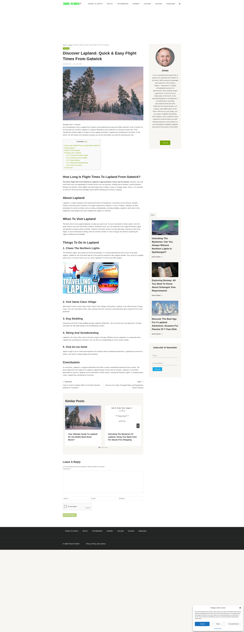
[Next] (138, 425)
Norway (136, 4)
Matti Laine (68, 64)
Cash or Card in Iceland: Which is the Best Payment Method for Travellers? (81, 385)
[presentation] (83, 418)
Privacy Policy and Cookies (96, 544)
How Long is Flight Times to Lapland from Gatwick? (82, 145)
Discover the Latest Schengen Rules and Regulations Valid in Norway (124, 385)
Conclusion (68, 167)
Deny (218, 624)
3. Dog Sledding (73, 160)
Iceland (158, 4)
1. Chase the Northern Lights (77, 155)
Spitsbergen (122, 4)
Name (66, 498)
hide (85, 141)
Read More (157, 257)
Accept (202, 624)
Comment (67, 469)
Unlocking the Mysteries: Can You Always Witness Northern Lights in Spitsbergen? (162, 245)
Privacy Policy (218, 628)
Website (122, 498)
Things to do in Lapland (72, 153)
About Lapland (69, 148)
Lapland (147, 4)
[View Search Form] (179, 3)
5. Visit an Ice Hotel (74, 165)
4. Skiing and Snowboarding (77, 163)
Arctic (110, 4)
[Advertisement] (122, 22)
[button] (240, 608)
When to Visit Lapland (72, 150)
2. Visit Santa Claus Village (76, 158)
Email (93, 498)
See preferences (234, 624)
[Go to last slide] (68, 425)
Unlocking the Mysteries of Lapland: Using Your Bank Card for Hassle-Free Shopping (122, 437)
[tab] (99, 447)
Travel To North (95, 4)
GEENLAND (170, 4)
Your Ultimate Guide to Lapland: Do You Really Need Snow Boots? (83, 437)
